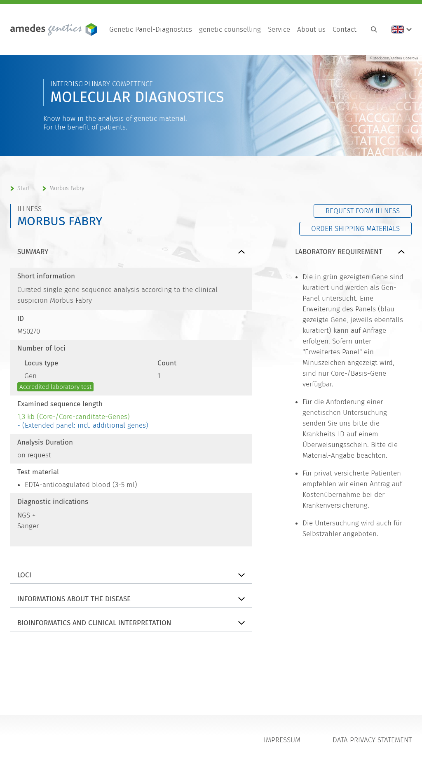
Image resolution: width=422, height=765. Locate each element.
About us (311, 29)
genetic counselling (230, 29)
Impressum (282, 740)
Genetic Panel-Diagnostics (150, 29)
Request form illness (363, 211)
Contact (344, 29)
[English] (402, 29)
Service (279, 29)
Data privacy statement (372, 740)
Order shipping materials (355, 228)
